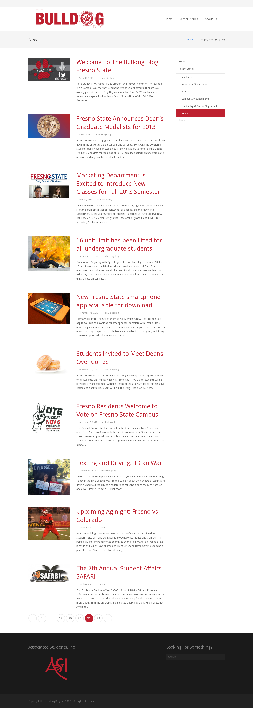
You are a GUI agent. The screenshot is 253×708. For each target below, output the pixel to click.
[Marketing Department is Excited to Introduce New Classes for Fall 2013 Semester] (49, 185)
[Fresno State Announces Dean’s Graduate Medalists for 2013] (49, 126)
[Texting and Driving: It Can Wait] (49, 477)
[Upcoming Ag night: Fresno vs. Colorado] (49, 523)
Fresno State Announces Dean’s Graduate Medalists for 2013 (120, 122)
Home (190, 39)
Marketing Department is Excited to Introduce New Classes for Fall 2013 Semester (118, 183)
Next (108, 618)
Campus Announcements (195, 98)
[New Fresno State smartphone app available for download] (49, 308)
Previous (32, 618)
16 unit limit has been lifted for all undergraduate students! (119, 244)
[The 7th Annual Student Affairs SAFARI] (49, 573)
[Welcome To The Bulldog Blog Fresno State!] (49, 69)
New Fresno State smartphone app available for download (118, 301)
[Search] (223, 19)
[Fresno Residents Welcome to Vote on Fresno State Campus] (49, 417)
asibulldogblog (107, 78)
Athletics (186, 91)
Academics (187, 77)
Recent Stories (186, 68)
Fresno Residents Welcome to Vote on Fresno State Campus (117, 410)
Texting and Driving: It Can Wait (119, 463)
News (184, 113)
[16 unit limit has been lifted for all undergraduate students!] (49, 253)
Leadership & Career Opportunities (200, 106)
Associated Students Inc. (195, 84)
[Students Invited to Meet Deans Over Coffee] (49, 363)
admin (103, 527)
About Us (183, 120)
